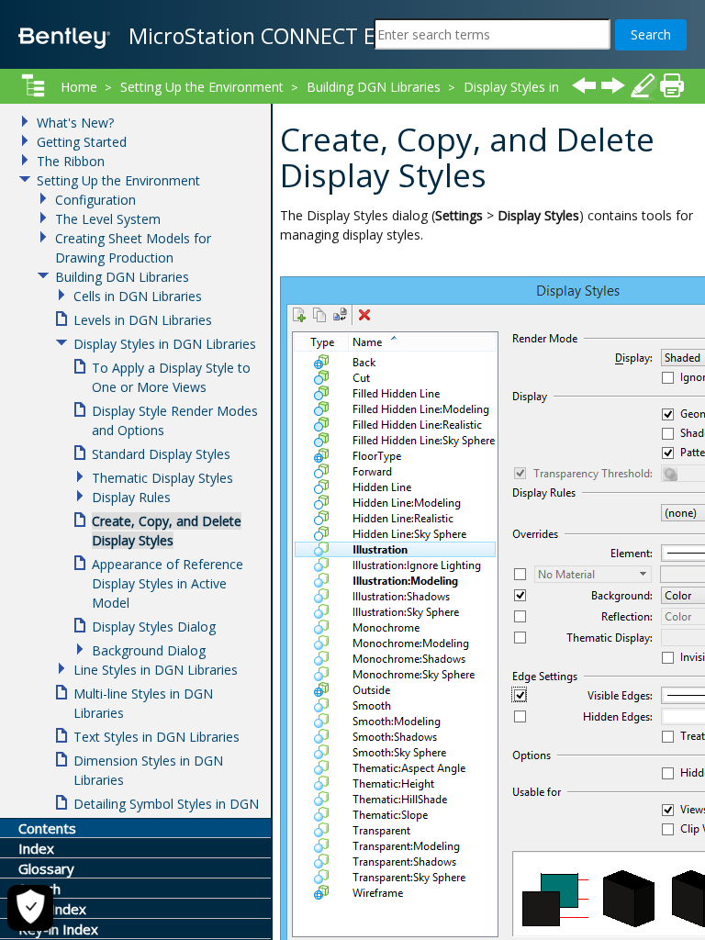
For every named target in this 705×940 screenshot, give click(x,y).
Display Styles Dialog (154, 626)
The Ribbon (71, 161)
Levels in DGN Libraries (142, 320)
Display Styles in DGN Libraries (164, 343)
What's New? (75, 122)
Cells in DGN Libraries (137, 296)
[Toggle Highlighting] (642, 85)
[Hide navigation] (33, 85)
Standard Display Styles (161, 454)
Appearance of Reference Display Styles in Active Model (167, 583)
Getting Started (82, 142)
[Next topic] (613, 85)
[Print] (672, 85)
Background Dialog (149, 650)
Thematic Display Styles (162, 478)
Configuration (95, 199)
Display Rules (131, 497)
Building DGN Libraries (374, 86)
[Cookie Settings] (30, 908)
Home (79, 86)
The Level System (108, 219)
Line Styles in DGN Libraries (155, 669)
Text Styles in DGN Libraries (156, 736)
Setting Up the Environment (202, 86)
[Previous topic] (584, 85)
